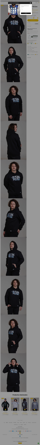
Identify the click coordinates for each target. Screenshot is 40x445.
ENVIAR (26, 13)
